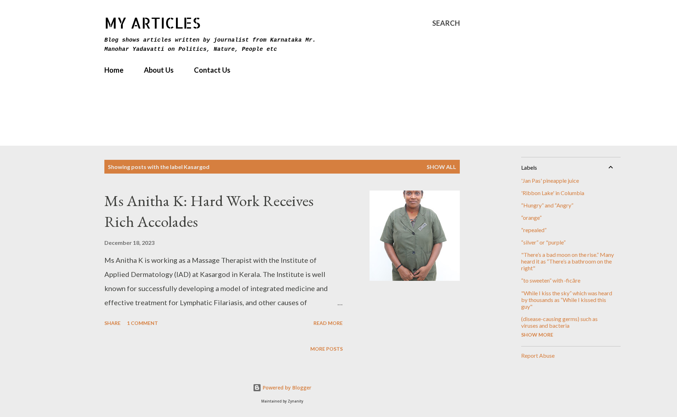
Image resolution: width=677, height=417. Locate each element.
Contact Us (212, 70)
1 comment (142, 323)
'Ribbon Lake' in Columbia (552, 192)
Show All (441, 166)
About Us (158, 70)
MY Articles (152, 22)
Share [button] (112, 323)
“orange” (531, 217)
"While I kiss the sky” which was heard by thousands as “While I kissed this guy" (566, 300)
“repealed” (534, 229)
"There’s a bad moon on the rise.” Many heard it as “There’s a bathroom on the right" (567, 261)
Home (113, 70)
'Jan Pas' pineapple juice (550, 180)
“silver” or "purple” (543, 242)
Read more (328, 323)
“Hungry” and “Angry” (547, 205)
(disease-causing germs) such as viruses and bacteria (559, 322)
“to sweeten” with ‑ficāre (550, 280)
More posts (326, 349)
